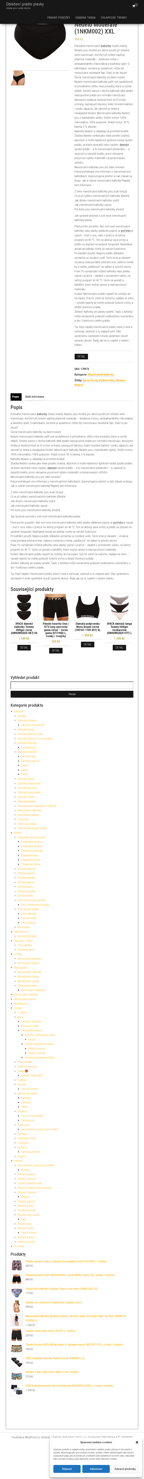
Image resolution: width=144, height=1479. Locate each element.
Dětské (18, 832)
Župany (22, 1156)
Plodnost (23, 1111)
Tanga (31, 1039)
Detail (81, 356)
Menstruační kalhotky (101, 374)
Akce (20, 1017)
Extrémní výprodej (31, 1021)
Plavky (24, 1107)
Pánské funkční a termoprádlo (35, 1187)
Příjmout (67, 1469)
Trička (24, 774)
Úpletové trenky (26, 1241)
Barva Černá (90, 380)
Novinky (22, 1084)
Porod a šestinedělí (32, 1116)
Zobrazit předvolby (125, 1469)
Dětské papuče (26, 882)
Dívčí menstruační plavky (35, 904)
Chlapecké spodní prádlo (31, 837)
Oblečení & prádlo (27, 1093)
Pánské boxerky (26, 1179)
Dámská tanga (86, 17)
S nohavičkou (28, 747)
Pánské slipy (25, 1223)
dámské (124, 144)
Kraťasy (25, 1196)
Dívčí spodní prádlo (28, 909)
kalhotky (106, 46)
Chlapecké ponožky (32, 850)
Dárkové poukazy (27, 1066)
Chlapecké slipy (30, 855)
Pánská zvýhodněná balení (40, 1057)
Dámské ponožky (27, 788)
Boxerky (25, 1170)
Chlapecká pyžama (31, 841)
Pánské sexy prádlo (29, 1215)
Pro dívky (19, 1246)
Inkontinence (21, 931)
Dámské (18, 711)
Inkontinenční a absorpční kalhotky (37, 806)
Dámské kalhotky (27, 743)
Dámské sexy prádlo (29, 792)
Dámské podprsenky (29, 783)
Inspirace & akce (23, 940)
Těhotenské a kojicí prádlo (32, 828)
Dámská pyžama (27, 720)
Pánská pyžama (27, 1174)
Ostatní (18, 1008)
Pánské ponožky (58, 17)
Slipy (23, 1219)
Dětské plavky (25, 886)
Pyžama (22, 1147)
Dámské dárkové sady (30, 734)
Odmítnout (96, 1469)
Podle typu (24, 1125)
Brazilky (22, 716)
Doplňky (22, 1080)
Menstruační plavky (28, 815)
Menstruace (21, 967)
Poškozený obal (26, 1138)
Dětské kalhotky (26, 877)
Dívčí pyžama (28, 922)
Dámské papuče (30, 761)
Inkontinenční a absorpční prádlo (39, 1129)
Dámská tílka (28, 756)
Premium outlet (30, 1026)
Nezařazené (20, 1003)
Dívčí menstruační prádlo (32, 900)
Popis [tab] (15, 396)
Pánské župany (26, 1237)
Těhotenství (27, 1120)
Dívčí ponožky (28, 918)
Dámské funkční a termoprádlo (35, 738)
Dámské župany (27, 801)
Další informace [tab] (34, 396)
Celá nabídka (25, 945)
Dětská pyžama (26, 868)
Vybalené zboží (26, 949)
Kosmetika (24, 927)
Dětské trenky (25, 895)
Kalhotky (26, 1098)
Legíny (24, 765)
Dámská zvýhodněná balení (40, 1035)
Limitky (18, 954)
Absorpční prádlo (27, 936)
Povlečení (23, 1143)
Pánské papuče (26, 1201)
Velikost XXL (106, 380)
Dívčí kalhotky (28, 913)
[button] (137, 1442)
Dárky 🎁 (23, 1071)
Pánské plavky (26, 1205)
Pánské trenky (26, 1228)
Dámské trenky (26, 796)
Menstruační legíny (28, 976)
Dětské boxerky (26, 873)
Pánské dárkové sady (30, 1183)
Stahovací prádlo (27, 824)
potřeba (125, 230)
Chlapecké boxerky (31, 846)
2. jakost (22, 1012)
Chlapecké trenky (114, 17)
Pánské (18, 1160)
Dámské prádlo (29, 1089)
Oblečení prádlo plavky (25, 4)
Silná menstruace (28, 985)
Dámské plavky (26, 779)
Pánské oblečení (27, 1192)
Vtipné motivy (29, 1232)
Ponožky (22, 1134)
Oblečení (26, 1102)
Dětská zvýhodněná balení (39, 1044)
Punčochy (23, 819)
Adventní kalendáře (32, 1075)
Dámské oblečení (27, 752)
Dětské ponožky (26, 891)
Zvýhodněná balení (31, 1030)
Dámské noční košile (32, 725)
